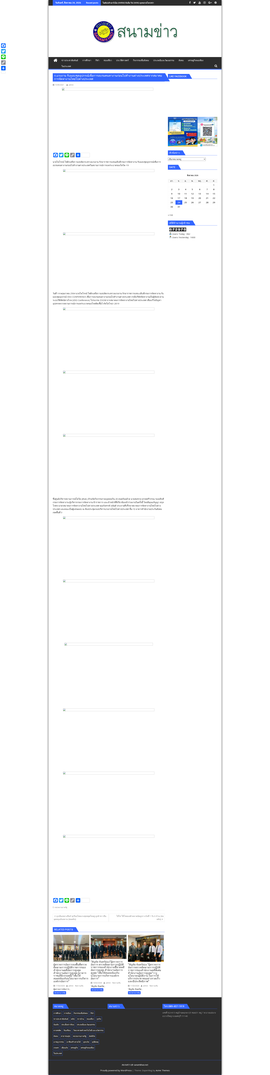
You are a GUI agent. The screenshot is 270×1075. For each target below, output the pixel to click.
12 (192, 193)
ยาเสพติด (57, 1030)
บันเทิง (56, 1024)
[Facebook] (3, 45)
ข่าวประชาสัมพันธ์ (61, 1019)
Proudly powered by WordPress (116, 1070)
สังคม (56, 1036)
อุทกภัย (86, 1042)
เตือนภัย (64, 1047)
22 (214, 198)
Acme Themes (163, 1070)
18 (185, 198)
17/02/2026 (60, 986)
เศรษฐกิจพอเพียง (87, 1047)
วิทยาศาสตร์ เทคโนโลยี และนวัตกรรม (88, 1030)
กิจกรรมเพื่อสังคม (81, 1013)
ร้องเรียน (67, 1030)
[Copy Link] (3, 62)
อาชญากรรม (59, 1042)
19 (192, 198)
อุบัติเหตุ (95, 1042)
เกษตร (56, 1047)
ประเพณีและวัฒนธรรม (86, 1024)
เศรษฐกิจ (74, 1047)
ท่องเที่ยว (90, 1019)
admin (71, 85)
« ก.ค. (170, 215)
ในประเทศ (58, 1053)
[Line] (3, 57)
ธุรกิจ (99, 1019)
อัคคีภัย (92, 1036)
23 (171, 202)
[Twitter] (3, 51)
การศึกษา (57, 1013)
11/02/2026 (134, 986)
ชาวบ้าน (80, 1019)
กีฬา (92, 1013)
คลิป (73, 1019)
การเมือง (67, 1013)
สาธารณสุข (65, 1036)
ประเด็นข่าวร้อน (67, 1024)
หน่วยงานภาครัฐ (61, 907)
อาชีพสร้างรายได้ (73, 1042)
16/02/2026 (97, 983)
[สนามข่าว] (55, 60)
